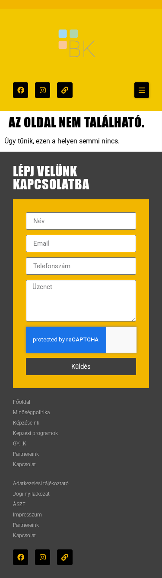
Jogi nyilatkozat (31, 494)
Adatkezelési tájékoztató (41, 484)
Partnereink (26, 454)
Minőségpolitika (31, 412)
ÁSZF (19, 504)
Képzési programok (35, 433)
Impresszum (27, 515)
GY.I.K (19, 444)
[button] (141, 90)
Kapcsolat (24, 464)
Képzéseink (26, 423)
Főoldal (21, 402)
